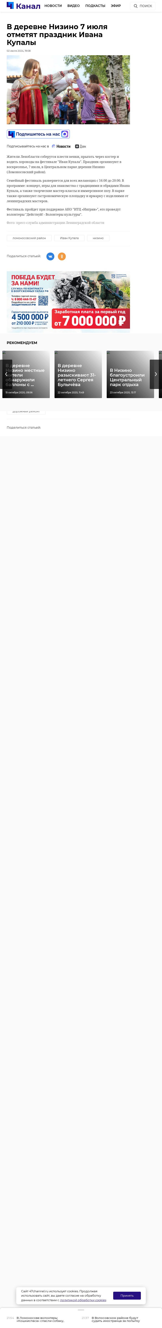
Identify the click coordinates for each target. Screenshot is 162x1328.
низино (98, 238)
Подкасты (95, 6)
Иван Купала (69, 238)
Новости (53, 6)
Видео (73, 6)
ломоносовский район (29, 238)
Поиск (146, 6)
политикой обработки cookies (83, 1300)
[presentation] (6, 374)
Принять (127, 1295)
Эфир (116, 6)
